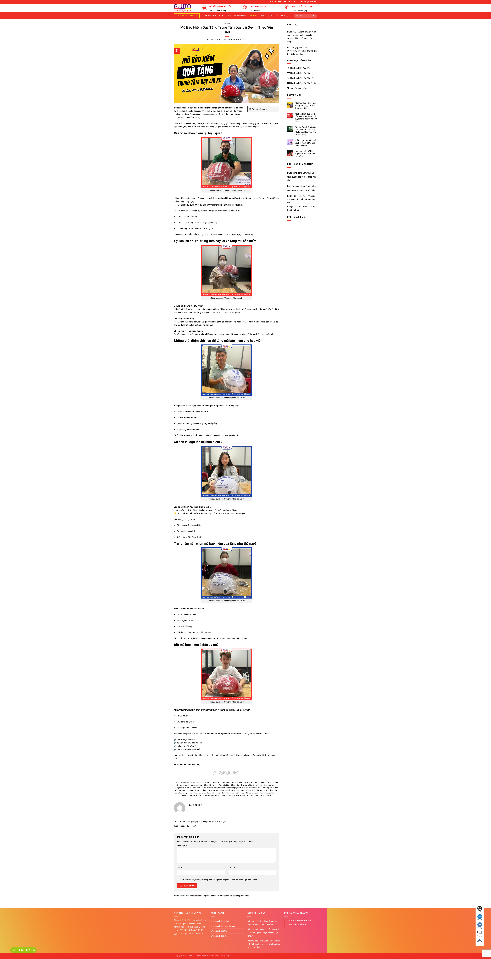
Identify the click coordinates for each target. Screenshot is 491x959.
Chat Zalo (480, 919)
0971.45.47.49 (293, 51)
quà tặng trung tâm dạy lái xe (230, 795)
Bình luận (182, 846)
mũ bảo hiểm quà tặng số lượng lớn (259, 788)
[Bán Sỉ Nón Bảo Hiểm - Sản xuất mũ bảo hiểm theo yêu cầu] (186, 8)
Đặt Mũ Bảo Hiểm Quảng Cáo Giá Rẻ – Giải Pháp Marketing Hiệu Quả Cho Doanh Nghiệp (306, 131)
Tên (179, 868)
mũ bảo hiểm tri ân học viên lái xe (199, 793)
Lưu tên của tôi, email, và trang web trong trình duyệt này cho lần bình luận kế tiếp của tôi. (221, 880)
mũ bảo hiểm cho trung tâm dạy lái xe (257, 782)
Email (232, 868)
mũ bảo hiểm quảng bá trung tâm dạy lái (215, 790)
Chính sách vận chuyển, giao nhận (225, 926)
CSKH (479, 911)
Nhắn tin (479, 936)
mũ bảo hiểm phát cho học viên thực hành (202, 788)
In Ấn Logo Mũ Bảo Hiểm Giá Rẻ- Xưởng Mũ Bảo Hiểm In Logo (306, 142)
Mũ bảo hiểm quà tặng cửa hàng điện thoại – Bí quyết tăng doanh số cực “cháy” (306, 118)
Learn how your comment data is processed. (229, 896)
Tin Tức (227, 24)
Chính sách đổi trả (219, 931)
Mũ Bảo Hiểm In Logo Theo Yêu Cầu (216, 785)
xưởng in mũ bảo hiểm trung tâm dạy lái (256, 795)
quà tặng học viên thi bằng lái (208, 795)
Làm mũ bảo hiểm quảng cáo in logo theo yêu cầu (301, 176)
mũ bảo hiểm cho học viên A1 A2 (231, 782)
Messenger (479, 928)
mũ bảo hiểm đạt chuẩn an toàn (223, 793)
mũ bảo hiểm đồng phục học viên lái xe (250, 793)
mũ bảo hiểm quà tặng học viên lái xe (231, 788)
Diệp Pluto (241, 40)
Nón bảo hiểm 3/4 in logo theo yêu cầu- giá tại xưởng (305, 153)
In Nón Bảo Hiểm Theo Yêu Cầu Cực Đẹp (301, 208)
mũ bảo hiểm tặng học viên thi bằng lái (245, 790)
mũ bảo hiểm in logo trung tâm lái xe (243, 785)
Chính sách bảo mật (219, 936)
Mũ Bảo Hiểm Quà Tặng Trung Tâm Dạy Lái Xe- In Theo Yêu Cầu (306, 105)
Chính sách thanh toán (220, 921)
